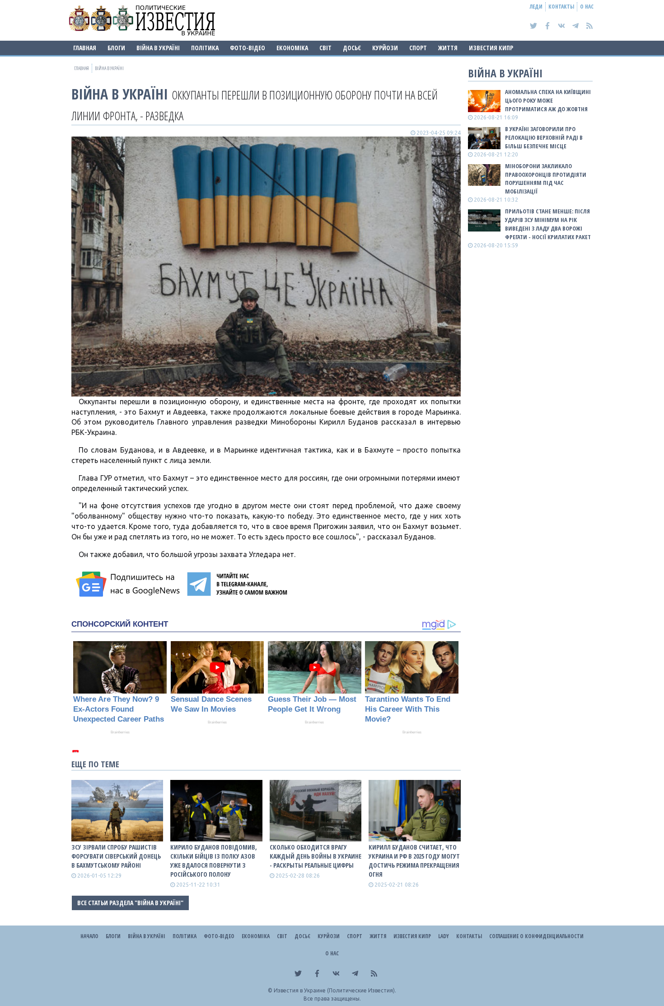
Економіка (292, 47)
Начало (89, 936)
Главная (84, 47)
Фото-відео (247, 47)
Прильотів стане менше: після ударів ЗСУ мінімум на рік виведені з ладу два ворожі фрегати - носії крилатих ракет (548, 224)
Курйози (385, 47)
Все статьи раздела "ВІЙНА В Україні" (130, 902)
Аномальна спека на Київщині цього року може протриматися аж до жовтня (548, 100)
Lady (443, 936)
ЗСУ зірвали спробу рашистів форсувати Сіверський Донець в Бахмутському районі (116, 856)
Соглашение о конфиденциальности (536, 936)
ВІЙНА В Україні (158, 47)
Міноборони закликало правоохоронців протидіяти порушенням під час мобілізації (545, 179)
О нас (587, 6)
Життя (448, 47)
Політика (205, 47)
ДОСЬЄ (352, 47)
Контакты (561, 6)
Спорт (418, 47)
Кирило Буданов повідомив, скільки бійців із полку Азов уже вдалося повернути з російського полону (213, 860)
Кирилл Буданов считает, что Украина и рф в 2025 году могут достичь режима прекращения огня (414, 860)
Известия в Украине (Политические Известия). (335, 990)
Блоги (116, 47)
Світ (325, 47)
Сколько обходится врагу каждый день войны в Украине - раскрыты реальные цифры (315, 856)
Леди (536, 6)
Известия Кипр (491, 47)
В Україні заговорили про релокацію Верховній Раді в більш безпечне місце (544, 137)
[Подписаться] (129, 584)
